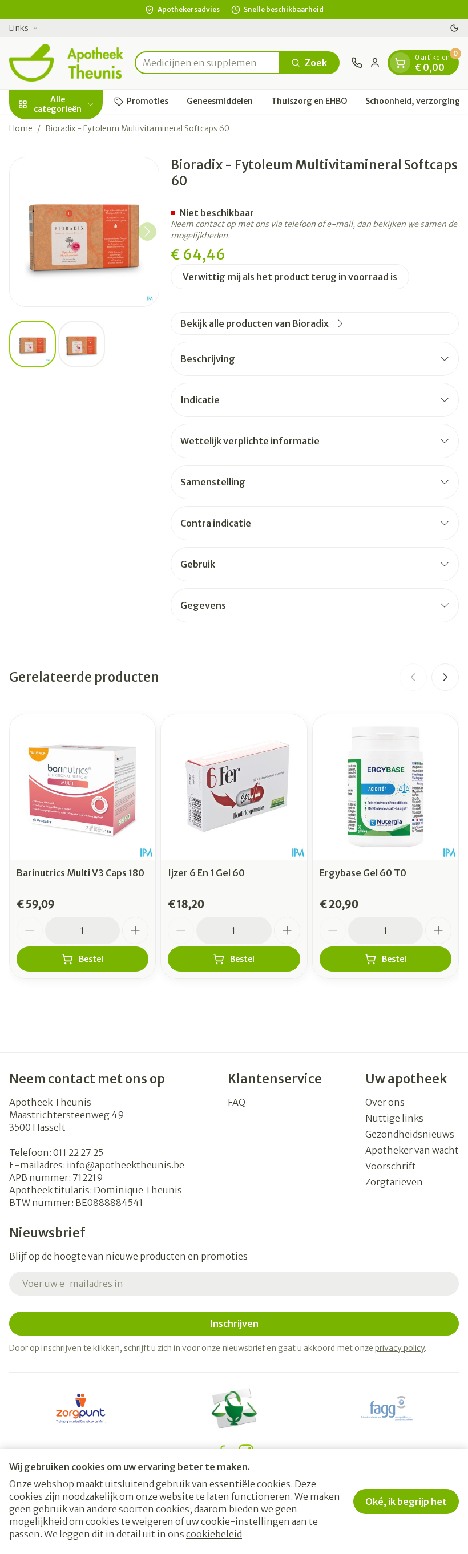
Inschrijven (234, 1323)
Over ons (385, 1102)
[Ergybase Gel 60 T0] (385, 787)
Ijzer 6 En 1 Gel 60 (206, 873)
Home (21, 128)
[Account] (375, 62)
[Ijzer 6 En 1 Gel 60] (233, 787)
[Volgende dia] (445, 677)
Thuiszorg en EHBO (309, 101)
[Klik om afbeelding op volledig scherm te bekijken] (84, 231)
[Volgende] (147, 231)
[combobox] (207, 62)
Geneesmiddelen (220, 101)
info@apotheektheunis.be (125, 1165)
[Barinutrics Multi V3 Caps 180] (82, 787)
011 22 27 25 (78, 1152)
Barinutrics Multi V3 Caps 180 (80, 873)
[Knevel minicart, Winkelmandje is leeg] (400, 62)
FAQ (236, 1102)
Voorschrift (390, 1166)
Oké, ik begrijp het (406, 1501)
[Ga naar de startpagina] (66, 63)
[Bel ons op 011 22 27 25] (356, 62)
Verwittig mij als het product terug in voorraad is (290, 276)
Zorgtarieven (394, 1182)
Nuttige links (394, 1118)
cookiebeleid (214, 1534)
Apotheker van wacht (412, 1150)
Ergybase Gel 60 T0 (363, 873)
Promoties (147, 101)
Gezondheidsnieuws (409, 1134)
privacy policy (400, 1348)
